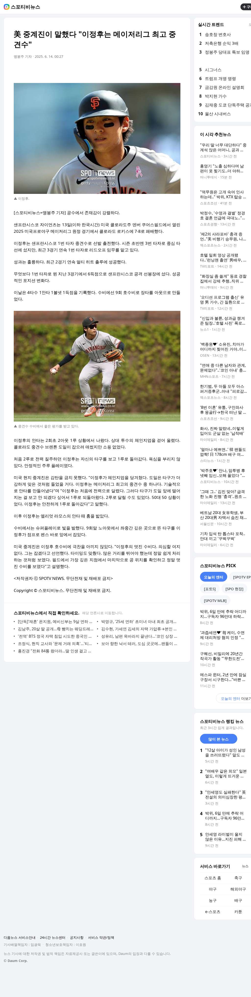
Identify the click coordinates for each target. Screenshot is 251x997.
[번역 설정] (156, 70)
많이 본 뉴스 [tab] (218, 739)
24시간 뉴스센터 (52, 937)
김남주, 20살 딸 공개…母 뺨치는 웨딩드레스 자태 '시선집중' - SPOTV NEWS (56, 629)
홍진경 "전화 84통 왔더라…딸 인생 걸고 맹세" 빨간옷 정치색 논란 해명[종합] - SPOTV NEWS (56, 651)
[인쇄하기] (175, 70)
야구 (213, 889)
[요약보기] (136, 70)
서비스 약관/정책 (101, 937)
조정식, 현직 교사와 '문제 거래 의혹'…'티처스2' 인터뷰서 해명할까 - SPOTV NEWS (56, 643)
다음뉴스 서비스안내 (20, 937)
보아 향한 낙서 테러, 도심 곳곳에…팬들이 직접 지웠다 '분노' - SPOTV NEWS (139, 643)
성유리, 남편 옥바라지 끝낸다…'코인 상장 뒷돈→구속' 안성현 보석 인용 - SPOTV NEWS (139, 636)
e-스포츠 (212, 911)
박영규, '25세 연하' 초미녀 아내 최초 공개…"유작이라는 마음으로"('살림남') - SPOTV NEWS (139, 621)
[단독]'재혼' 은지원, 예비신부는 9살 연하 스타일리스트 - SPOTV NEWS (56, 621)
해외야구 (238, 889)
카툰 (238, 911)
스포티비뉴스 (25, 6)
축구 (238, 877)
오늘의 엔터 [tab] (213, 577)
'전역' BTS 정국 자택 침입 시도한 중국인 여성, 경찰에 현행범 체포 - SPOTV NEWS (56, 636)
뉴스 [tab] (245, 866)
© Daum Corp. (16, 961)
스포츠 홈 (212, 877)
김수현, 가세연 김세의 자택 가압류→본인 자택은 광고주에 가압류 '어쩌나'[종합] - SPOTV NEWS (139, 629)
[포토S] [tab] (210, 588)
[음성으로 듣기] (146, 70)
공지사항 (77, 937)
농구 (213, 900)
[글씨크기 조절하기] (166, 70)
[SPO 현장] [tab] (234, 588)
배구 (238, 900)
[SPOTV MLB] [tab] (215, 600)
